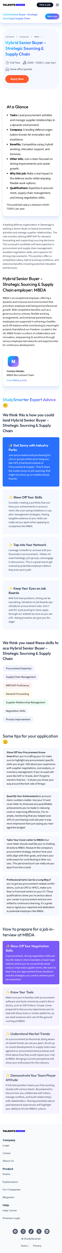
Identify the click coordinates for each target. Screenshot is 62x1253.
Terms (24, 1245)
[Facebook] (15, 1231)
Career (7, 1153)
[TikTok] (31, 1231)
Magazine (8, 1197)
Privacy (37, 1245)
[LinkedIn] (47, 1231)
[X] (39, 1231)
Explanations (10, 1182)
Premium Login (11, 1218)
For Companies (12, 1189)
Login (6, 1145)
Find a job (45, 4)
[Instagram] (23, 1231)
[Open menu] (57, 5)
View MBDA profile (17, 380)
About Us (8, 1161)
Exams (6, 1174)
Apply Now (52, 16)
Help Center (10, 1210)
